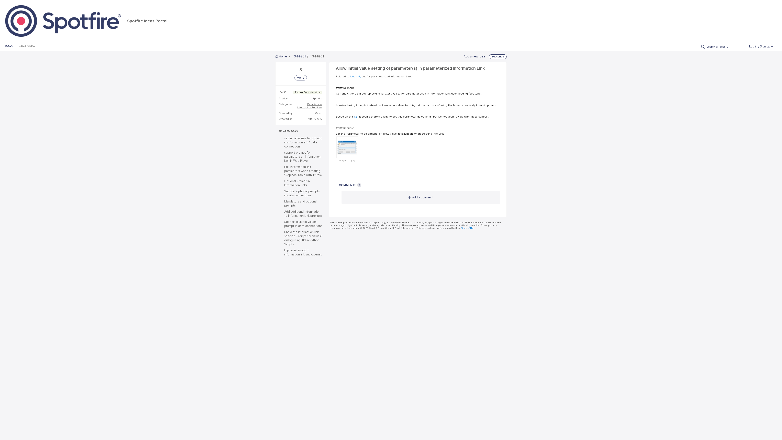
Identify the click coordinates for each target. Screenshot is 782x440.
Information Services (309, 107)
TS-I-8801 (299, 56)
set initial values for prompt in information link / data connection (303, 142)
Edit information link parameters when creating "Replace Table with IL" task (303, 171)
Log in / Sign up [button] (760, 46)
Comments (349, 185)
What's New (27, 46)
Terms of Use (467, 228)
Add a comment (423, 197)
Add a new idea (474, 56)
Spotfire (317, 98)
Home (283, 56)
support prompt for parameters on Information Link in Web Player (302, 156)
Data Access (314, 104)
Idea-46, (355, 76)
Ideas (9, 46)
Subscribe (498, 56)
